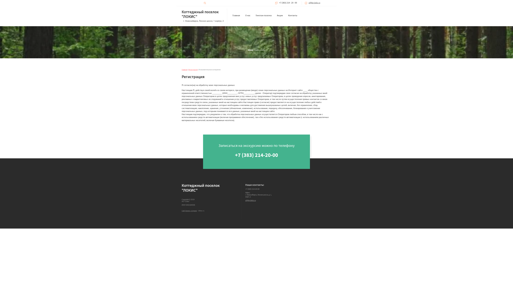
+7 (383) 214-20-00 (252, 189)
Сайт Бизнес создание (189, 211)
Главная (184, 70)
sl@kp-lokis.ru (314, 3)
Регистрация (193, 70)
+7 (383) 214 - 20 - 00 (288, 3)
